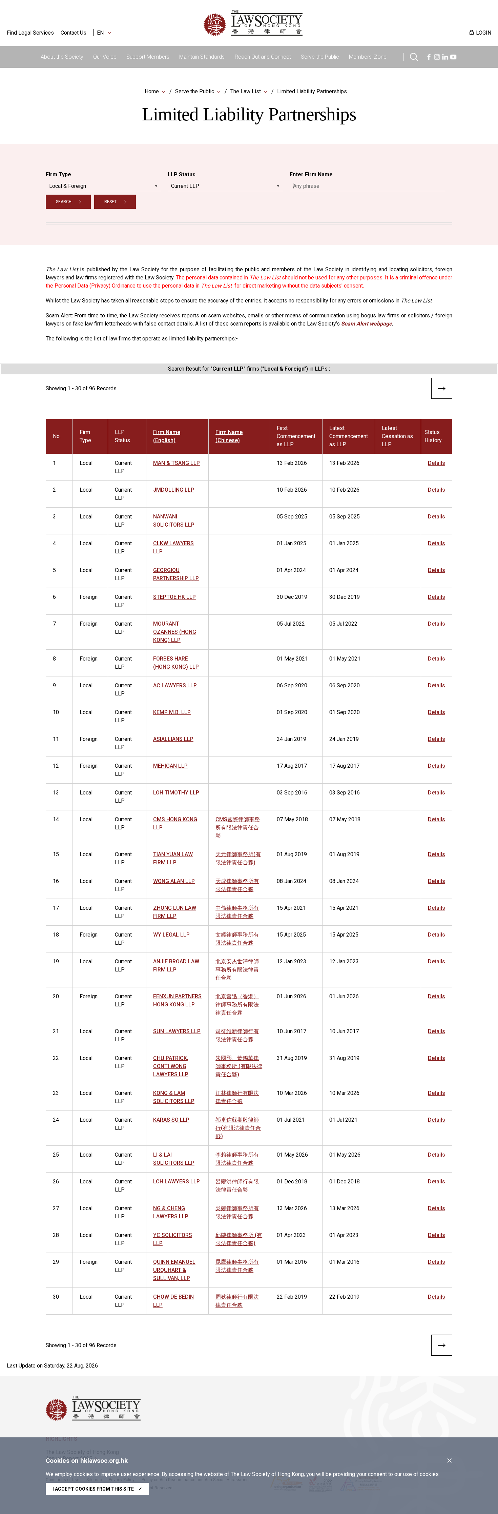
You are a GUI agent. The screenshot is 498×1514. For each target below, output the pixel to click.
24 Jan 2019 (291, 739)
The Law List (245, 91)
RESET (110, 201)
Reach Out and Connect (263, 57)
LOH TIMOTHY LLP (176, 792)
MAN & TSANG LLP (176, 463)
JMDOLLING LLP (173, 490)
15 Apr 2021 (291, 908)
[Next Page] (441, 390)
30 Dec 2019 (292, 597)
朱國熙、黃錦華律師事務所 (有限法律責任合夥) (238, 1066)
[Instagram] (437, 56)
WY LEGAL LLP (171, 934)
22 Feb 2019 (292, 1297)
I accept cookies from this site (97, 1489)
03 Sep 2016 (292, 792)
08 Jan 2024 (291, 881)
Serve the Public (320, 57)
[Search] (414, 56)
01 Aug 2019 (292, 854)
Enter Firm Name (311, 174)
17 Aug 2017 (292, 766)
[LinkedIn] (445, 56)
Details (436, 463)
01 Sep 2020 (292, 712)
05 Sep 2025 (292, 516)
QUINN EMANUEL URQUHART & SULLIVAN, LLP (174, 1270)
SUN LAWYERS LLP (177, 1031)
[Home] (288, 23)
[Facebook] (429, 56)
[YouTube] (453, 56)
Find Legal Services (30, 33)
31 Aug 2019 (292, 1058)
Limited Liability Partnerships (312, 91)
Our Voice (105, 57)
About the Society (62, 57)
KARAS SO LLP (171, 1120)
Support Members (147, 57)
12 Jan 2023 (291, 961)
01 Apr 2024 (291, 570)
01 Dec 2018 (292, 1181)
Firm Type (58, 174)
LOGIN (483, 33)
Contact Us (73, 33)
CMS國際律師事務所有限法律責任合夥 (237, 827)
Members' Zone (368, 57)
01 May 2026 (292, 1155)
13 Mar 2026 (292, 1208)
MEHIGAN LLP (170, 766)
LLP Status (181, 174)
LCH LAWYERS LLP (176, 1181)
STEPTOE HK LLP (174, 597)
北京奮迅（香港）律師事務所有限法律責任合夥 (237, 1004)
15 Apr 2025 (291, 934)
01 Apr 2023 (291, 1235)
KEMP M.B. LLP (172, 712)
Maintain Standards (202, 57)
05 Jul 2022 (291, 624)
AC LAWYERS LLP (175, 685)
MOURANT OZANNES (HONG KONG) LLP (174, 632)
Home (152, 91)
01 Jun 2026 (291, 996)
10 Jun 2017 (291, 1031)
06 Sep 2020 (292, 685)
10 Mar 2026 (292, 1093)
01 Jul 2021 (291, 1120)
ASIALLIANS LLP (173, 739)
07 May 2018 (292, 819)
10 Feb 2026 (292, 490)
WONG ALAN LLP (174, 881)
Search (63, 201)
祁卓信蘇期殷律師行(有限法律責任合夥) (238, 1128)
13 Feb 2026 (292, 463)
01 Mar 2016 (292, 1262)
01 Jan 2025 (291, 543)
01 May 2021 (292, 658)
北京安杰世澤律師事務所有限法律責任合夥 (237, 969)
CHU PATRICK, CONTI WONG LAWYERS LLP (170, 1066)
